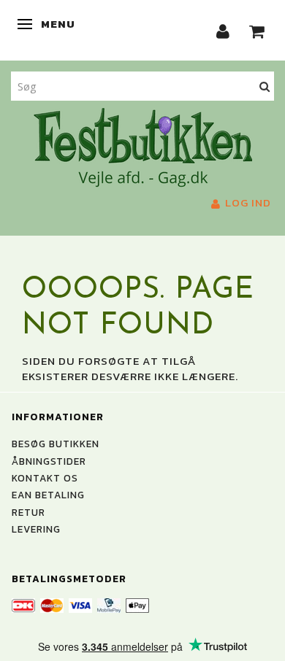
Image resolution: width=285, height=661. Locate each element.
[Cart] (257, 30)
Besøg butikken (55, 443)
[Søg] (264, 85)
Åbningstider (49, 461)
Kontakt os (45, 478)
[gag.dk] (143, 146)
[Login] (223, 30)
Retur (28, 512)
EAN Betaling (48, 494)
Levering (36, 529)
